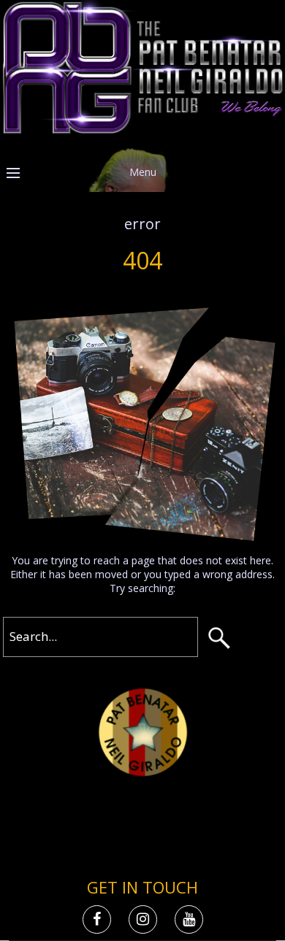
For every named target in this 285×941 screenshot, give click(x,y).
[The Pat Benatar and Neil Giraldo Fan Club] (142, 130)
